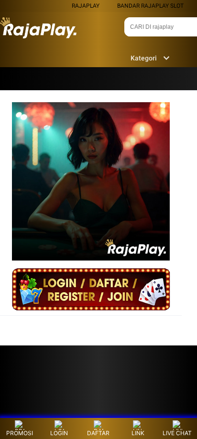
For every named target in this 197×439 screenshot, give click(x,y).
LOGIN (59, 433)
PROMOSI (19, 433)
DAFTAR (98, 433)
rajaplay (85, 5)
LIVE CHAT (177, 433)
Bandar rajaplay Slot (150, 5)
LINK (137, 433)
